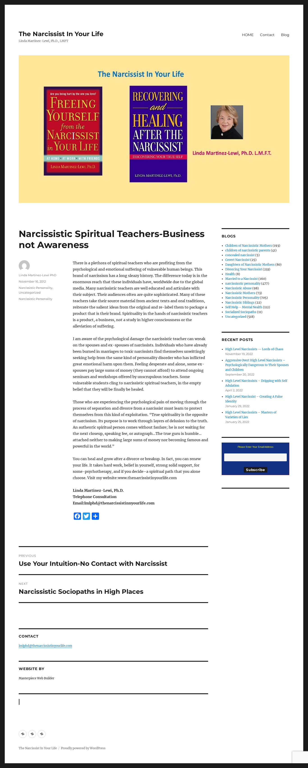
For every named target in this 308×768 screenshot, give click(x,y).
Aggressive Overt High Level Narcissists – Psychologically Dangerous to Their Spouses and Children (257, 365)
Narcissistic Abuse (238, 288)
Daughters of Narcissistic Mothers (250, 265)
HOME (248, 35)
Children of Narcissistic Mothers (248, 246)
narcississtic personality (242, 283)
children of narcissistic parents (247, 250)
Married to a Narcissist (241, 279)
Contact (267, 35)
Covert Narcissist (237, 260)
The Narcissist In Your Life (61, 34)
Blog (285, 35)
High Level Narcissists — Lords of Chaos (254, 349)
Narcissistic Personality (35, 288)
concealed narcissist (240, 255)
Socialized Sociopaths (240, 312)
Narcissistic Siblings (240, 302)
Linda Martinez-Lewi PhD (37, 275)
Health (230, 274)
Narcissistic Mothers (240, 293)
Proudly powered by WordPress (83, 748)
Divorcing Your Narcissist (243, 269)
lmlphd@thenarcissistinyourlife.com (45, 646)
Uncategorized (30, 292)
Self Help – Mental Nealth (243, 307)
